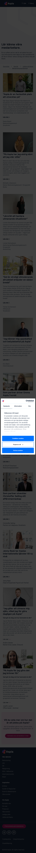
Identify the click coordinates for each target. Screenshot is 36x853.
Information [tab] (18, 406)
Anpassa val (17, 444)
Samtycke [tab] (6, 406)
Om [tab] (29, 406)
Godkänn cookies (18, 438)
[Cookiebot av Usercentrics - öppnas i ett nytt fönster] (26, 401)
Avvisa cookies (18, 450)
